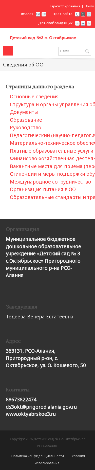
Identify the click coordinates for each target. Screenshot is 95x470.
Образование (26, 120)
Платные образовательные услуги (51, 151)
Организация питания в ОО (43, 189)
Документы (24, 112)
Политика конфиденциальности (37, 456)
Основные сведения (34, 96)
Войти (89, 6)
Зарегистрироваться (65, 6)
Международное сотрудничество (50, 181)
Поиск (87, 52)
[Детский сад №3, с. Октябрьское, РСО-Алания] (47, 36)
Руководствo (25, 127)
